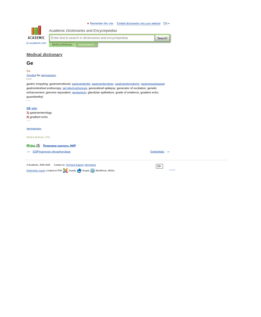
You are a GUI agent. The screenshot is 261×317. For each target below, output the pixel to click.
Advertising (90, 165)
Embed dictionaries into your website (138, 23)
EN (165, 23)
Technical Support (75, 165)
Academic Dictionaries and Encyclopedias (83, 31)
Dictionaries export (36, 170)
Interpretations (86, 44)
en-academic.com (36, 43)
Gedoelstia (157, 151)
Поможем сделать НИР (59, 145)
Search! (162, 38)
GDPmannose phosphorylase (52, 151)
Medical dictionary (62, 44)
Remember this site (102, 23)
